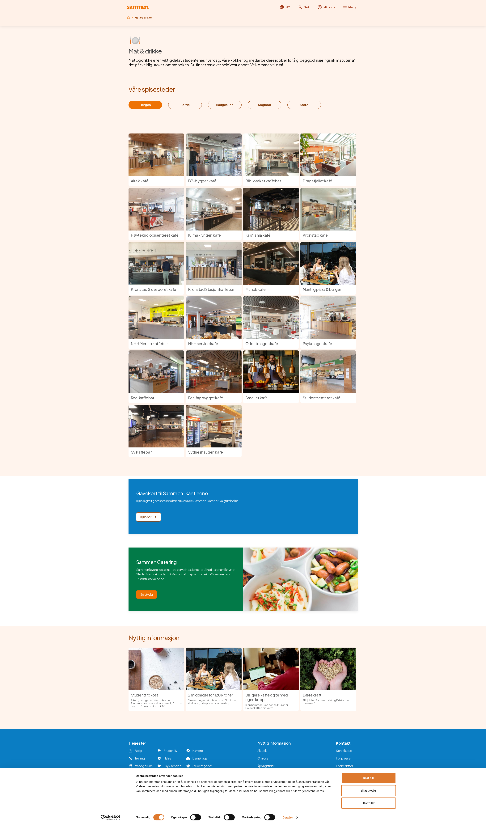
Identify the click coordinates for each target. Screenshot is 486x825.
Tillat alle (368, 778)
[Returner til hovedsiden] (138, 7)
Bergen (145, 105)
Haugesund (225, 105)
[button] (304, 7)
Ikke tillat (368, 803)
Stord (304, 105)
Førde (185, 105)
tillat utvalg (368, 790)
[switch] (195, 817)
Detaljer (287, 817)
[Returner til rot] (128, 17)
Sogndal (264, 105)
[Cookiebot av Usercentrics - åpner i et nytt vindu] (110, 817)
